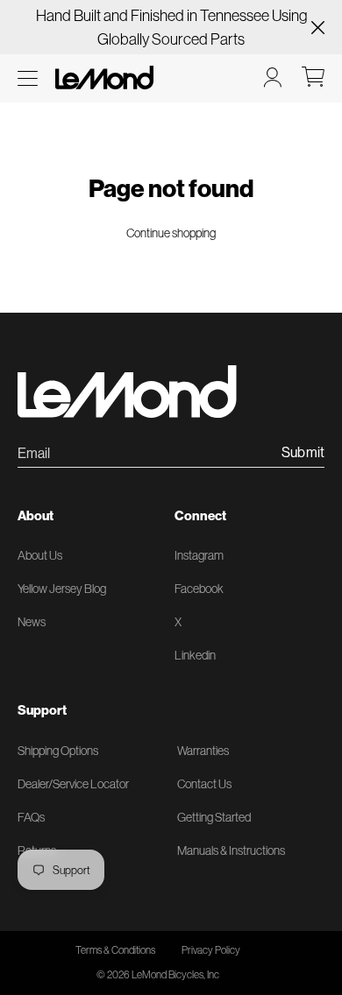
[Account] (272, 77)
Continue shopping (171, 233)
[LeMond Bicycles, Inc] (102, 77)
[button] (28, 78)
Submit (302, 453)
